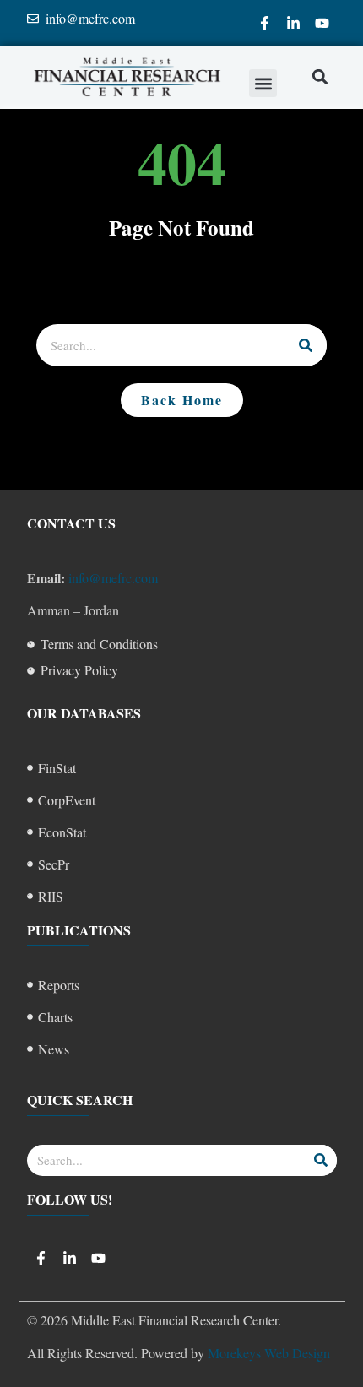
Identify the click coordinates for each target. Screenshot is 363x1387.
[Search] (305, 345)
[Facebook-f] (265, 22)
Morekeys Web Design (269, 1353)
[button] (263, 83)
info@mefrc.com (113, 578)
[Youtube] (322, 22)
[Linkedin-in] (293, 22)
